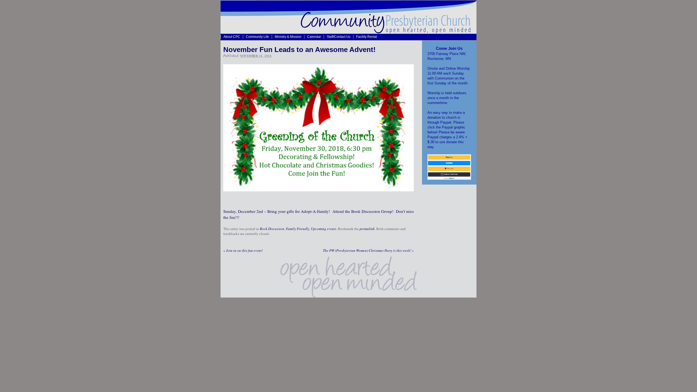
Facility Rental (366, 36)
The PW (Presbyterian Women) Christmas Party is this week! (368, 250)
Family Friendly (297, 228)
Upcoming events (323, 228)
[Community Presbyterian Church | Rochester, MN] (348, 32)
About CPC (232, 36)
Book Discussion (272, 228)
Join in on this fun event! (243, 250)
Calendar (314, 36)
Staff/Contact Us (338, 36)
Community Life (257, 36)
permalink (367, 228)
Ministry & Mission (288, 36)
